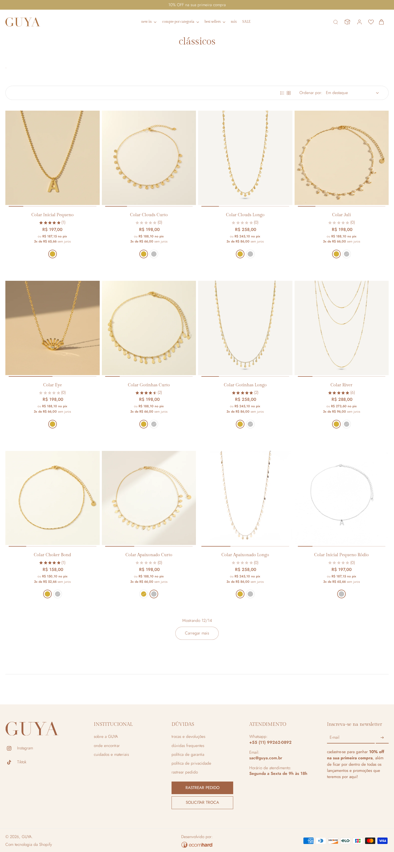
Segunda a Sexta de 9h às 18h (278, 773)
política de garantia (188, 754)
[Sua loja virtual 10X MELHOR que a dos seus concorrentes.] (196, 845)
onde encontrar (107, 746)
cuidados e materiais (111, 754)
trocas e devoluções (188, 736)
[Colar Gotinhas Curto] (149, 328)
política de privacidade (191, 763)
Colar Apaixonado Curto (148, 555)
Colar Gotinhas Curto (149, 385)
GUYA (27, 837)
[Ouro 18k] (52, 254)
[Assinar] (382, 737)
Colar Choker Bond (52, 555)
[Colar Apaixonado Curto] (149, 498)
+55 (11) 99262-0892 (270, 742)
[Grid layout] (288, 93)
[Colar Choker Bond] (52, 498)
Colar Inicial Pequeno (52, 215)
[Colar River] (342, 328)
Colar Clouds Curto (149, 215)
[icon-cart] (383, 22)
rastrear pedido (185, 772)
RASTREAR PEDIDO (202, 788)
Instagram (25, 748)
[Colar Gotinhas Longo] (245, 328)
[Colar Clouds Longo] (245, 158)
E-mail (334, 738)
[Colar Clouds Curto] (149, 158)
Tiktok (21, 762)
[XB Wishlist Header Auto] (371, 22)
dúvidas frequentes (188, 746)
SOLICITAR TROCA (202, 802)
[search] (335, 22)
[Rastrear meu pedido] (347, 22)
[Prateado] (154, 254)
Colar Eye (52, 385)
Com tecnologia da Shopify (28, 844)
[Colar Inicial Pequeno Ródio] (342, 498)
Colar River (341, 385)
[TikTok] (11, 762)
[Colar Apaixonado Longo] (245, 498)
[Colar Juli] (342, 158)
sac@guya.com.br (265, 758)
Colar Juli (341, 215)
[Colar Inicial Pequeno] (52, 158)
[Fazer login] (359, 22)
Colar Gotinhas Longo (245, 385)
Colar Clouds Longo (245, 215)
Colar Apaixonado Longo (245, 555)
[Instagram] (11, 748)
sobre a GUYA (106, 736)
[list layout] (282, 93)
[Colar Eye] (52, 328)
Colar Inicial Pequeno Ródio (341, 555)
